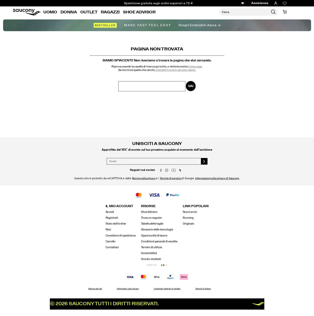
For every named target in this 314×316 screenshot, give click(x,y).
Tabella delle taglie (152, 223)
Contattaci (112, 247)
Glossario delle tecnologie (157, 229)
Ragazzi (110, 12)
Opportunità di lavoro (154, 235)
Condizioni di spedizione (121, 235)
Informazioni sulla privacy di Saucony (217, 178)
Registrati (112, 217)
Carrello (110, 241)
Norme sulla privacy (144, 178)
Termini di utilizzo (151, 247)
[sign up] (204, 161)
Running (188, 217)
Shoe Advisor (139, 12)
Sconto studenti (151, 259)
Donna (68, 12)
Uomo (50, 12)
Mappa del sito (95, 289)
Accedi (110, 211)
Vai (190, 86)
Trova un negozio (151, 217)
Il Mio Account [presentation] (119, 206)
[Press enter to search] (273, 12)
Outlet (89, 12)
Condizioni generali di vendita (159, 241)
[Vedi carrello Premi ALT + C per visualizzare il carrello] (285, 12)
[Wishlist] (285, 3)
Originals (188, 223)
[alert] (157, 157)
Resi (108, 229)
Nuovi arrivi (190, 211)
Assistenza (259, 3)
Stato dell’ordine (116, 223)
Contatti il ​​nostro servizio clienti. (176, 70)
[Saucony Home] (27, 12)
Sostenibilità (149, 253)
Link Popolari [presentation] (195, 206)
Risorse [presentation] (148, 206)
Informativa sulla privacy (128, 289)
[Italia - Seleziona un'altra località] (243, 3)
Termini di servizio (171, 178)
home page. (195, 66)
